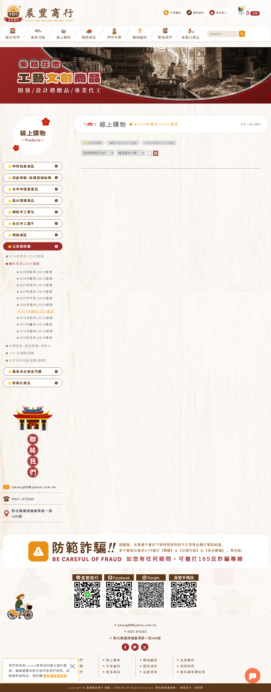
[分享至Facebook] (125, 647)
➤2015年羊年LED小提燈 (34, 337)
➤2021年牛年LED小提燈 (34, 298)
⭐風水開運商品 (21, 200)
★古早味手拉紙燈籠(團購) (26, 360)
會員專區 (113, 672)
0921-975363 (23, 498)
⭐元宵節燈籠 (19, 246)
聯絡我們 (165, 37)
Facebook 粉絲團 (119, 591)
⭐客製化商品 (19, 382)
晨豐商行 (38, 13)
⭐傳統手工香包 (21, 211)
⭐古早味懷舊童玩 (23, 188)
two (149, 153)
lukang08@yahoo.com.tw (34, 486)
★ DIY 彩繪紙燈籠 (19, 353)
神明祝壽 (114, 37)
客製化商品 (191, 37)
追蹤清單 (150, 672)
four (155, 153)
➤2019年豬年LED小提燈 (36, 311)
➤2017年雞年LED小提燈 (34, 324)
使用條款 (187, 666)
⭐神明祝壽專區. (22, 166)
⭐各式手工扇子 (21, 223)
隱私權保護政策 (55, 675)
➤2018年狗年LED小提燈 (35, 318)
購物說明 (140, 37)
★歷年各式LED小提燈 (22, 263)
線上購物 (63, 37)
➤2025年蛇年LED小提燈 (34, 272)
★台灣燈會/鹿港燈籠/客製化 (28, 345)
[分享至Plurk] (135, 647)
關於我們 (13, 37)
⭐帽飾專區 (17, 234)
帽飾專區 (89, 37)
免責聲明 (187, 660)
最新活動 (38, 37)
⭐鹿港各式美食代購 (25, 371)
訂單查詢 (175, 13)
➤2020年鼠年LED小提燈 (35, 304)
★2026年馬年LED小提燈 (24, 256)
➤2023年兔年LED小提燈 (35, 285)
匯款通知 (198, 13)
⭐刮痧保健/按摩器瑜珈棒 (29, 177)
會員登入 (221, 13)
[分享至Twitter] (144, 647)
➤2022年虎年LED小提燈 (34, 291)
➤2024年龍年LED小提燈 (35, 278)
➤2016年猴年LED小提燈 (35, 331)
